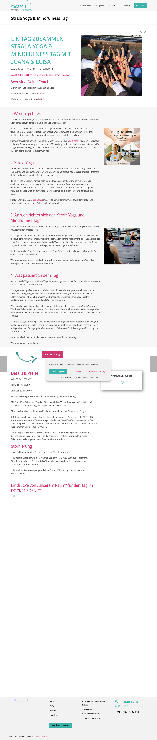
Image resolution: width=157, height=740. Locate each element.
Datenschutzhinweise (81, 377)
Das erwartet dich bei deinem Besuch (93, 703)
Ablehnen (77, 371)
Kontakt (126, 6)
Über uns (113, 6)
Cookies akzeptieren (58, 371)
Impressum (94, 377)
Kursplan (140, 6)
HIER (41, 93)
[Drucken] (141, 32)
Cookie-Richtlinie (66, 377)
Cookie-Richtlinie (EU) (92, 718)
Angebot (100, 6)
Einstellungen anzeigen (98, 371)
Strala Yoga (85, 6)
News (52, 701)
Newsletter (54, 715)
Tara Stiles (37, 200)
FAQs (52, 706)
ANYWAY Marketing (42, 736)
